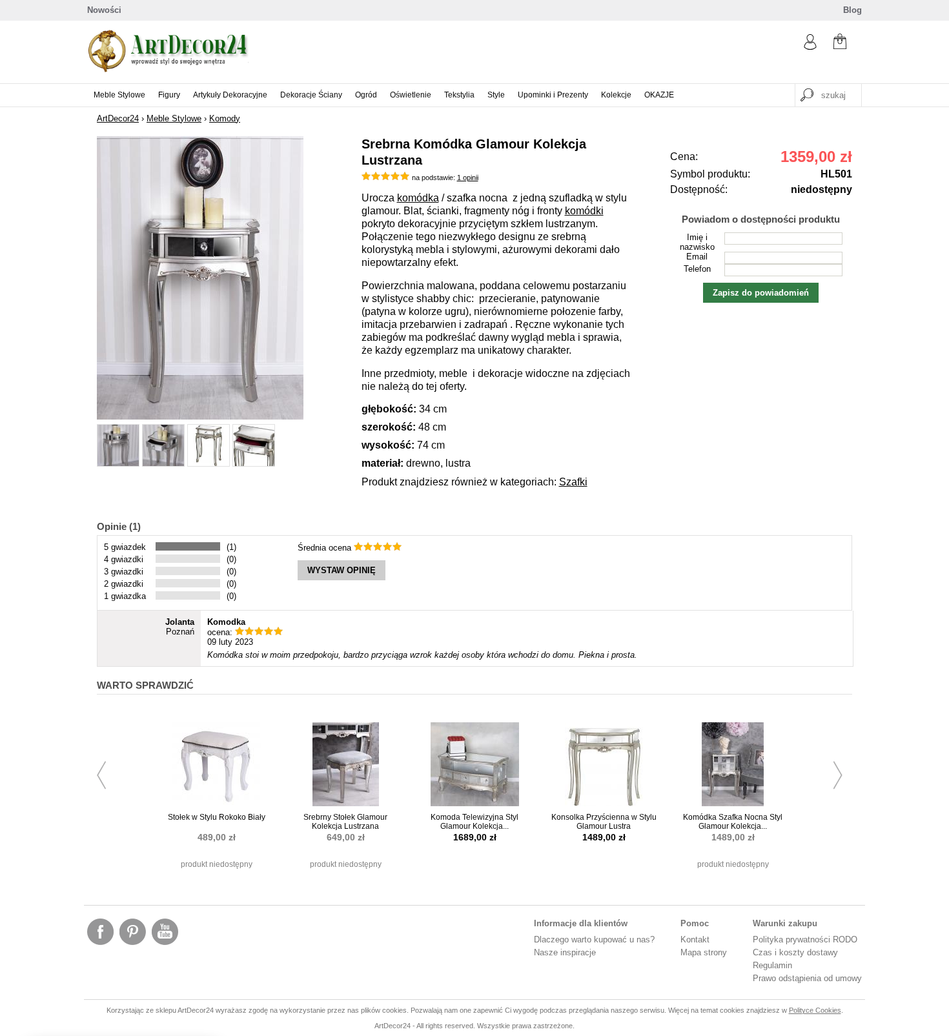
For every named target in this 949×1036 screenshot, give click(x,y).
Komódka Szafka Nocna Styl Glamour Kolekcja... (732, 822)
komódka (418, 197)
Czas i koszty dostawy (795, 952)
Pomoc (694, 923)
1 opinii (467, 177)
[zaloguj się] (810, 47)
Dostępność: (699, 189)
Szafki (573, 481)
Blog (852, 10)
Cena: (684, 156)
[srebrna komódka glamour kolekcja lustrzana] (200, 417)
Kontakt (694, 939)
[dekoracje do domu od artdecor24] (168, 69)
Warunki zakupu (785, 923)
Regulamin (772, 965)
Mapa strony (703, 952)
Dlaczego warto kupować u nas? (594, 939)
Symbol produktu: (710, 173)
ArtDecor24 (118, 118)
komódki (584, 210)
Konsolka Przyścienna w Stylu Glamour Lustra (604, 822)
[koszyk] (839, 43)
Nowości (104, 10)
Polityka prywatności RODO (805, 939)
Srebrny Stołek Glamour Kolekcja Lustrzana (345, 822)
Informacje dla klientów (581, 923)
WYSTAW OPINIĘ (341, 570)
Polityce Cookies (815, 1010)
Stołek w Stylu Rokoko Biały (216, 817)
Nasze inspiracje (565, 952)
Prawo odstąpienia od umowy (807, 978)
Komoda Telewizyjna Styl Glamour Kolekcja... (474, 822)
